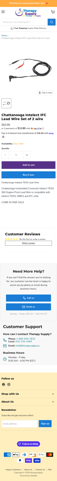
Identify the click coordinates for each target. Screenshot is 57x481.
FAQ (50, 469)
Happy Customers (13, 469)
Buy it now (28, 174)
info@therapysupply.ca (27, 345)
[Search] (52, 22)
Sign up (45, 423)
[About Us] (28, 3)
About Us (28, 469)
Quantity (5, 148)
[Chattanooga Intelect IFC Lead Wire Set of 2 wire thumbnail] (6, 103)
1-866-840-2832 (25, 338)
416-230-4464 (23, 341)
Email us (30, 306)
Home (4, 35)
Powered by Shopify (28, 475)
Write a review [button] (28, 243)
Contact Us (40, 469)
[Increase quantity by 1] (27, 155)
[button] (28, 128)
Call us (30, 297)
